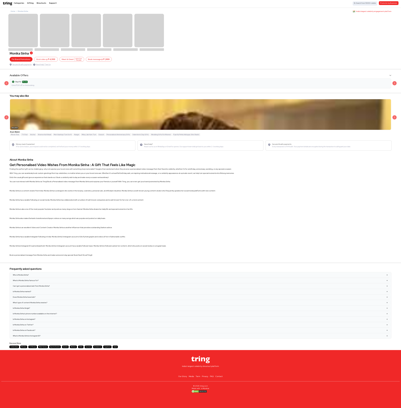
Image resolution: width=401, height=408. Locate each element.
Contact (219, 376)
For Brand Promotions (21, 59)
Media (191, 376)
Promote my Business (388, 3)
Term (198, 376)
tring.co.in (204, 386)
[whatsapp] (207, 371)
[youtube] (204, 371)
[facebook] (197, 371)
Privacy (205, 376)
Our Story (182, 376)
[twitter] (200, 371)
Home (13, 11)
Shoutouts (41, 3)
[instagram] (193, 371)
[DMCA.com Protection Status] (199, 391)
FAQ (212, 376)
